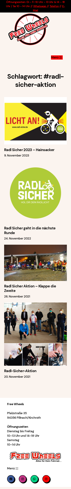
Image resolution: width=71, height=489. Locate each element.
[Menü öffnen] (57, 57)
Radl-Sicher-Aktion (20, 371)
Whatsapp (40, 6)
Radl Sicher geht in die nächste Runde (29, 230)
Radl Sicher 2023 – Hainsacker (29, 150)
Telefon (54, 6)
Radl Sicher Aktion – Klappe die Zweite (30, 288)
